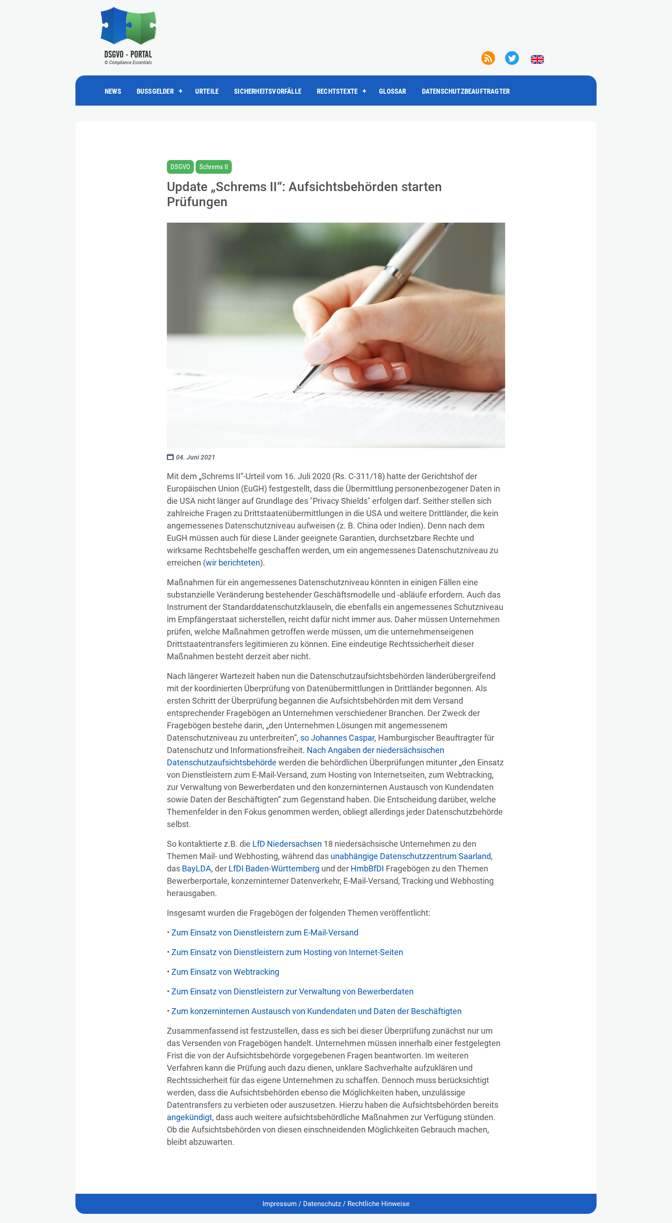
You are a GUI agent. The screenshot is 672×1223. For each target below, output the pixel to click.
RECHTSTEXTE (337, 91)
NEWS (113, 91)
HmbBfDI (367, 868)
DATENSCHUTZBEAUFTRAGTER (466, 91)
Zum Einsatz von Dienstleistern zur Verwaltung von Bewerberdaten (292, 991)
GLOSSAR (392, 91)
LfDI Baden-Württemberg (274, 868)
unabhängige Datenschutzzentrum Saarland (411, 856)
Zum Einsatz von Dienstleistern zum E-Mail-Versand (264, 932)
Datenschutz (322, 1204)
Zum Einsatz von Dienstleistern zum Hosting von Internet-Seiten (287, 952)
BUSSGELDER (155, 91)
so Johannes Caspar (337, 737)
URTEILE (207, 91)
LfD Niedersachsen (287, 844)
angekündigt (189, 1117)
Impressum (279, 1204)
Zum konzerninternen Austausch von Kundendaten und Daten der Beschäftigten (316, 1011)
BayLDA (196, 868)
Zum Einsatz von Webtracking (225, 972)
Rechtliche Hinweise (378, 1204)
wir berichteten (233, 562)
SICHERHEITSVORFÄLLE (267, 91)
